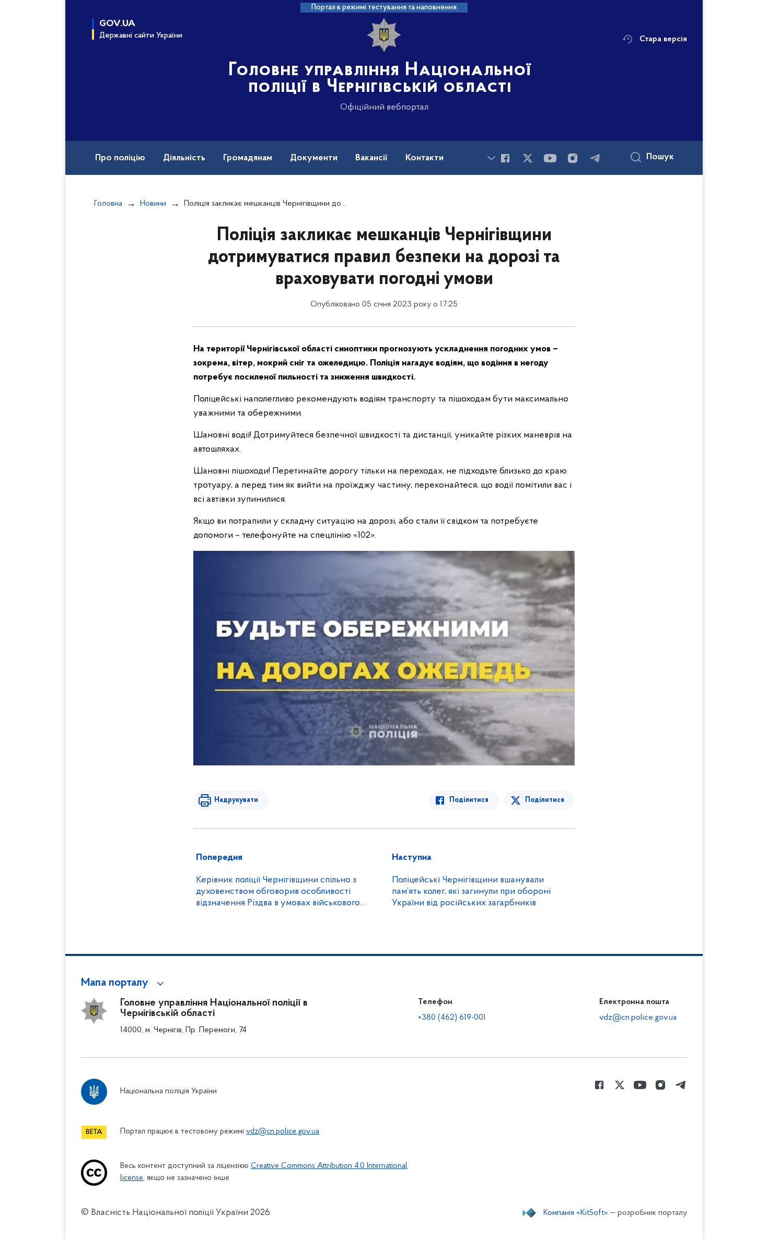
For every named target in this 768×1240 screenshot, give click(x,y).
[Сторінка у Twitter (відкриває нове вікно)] (527, 158)
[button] (124, 983)
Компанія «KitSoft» (575, 1213)
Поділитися (468, 800)
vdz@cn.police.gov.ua (638, 1017)
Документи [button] (314, 158)
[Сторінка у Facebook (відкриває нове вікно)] (505, 158)
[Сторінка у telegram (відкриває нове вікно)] (595, 158)
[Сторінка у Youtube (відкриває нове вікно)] (550, 158)
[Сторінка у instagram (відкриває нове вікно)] (572, 158)
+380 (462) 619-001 (452, 1017)
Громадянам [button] (247, 158)
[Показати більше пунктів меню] (491, 158)
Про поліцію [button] (120, 158)
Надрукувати (236, 800)
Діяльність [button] (184, 158)
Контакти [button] (424, 158)
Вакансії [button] (371, 158)
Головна (108, 203)
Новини (153, 203)
